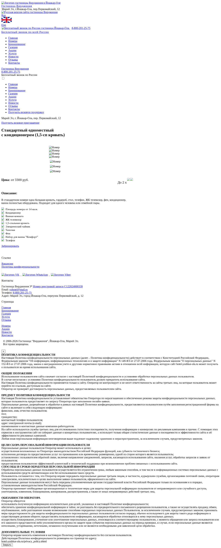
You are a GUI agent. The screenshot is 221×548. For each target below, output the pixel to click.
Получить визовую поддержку (26, 112)
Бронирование (16, 44)
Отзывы (13, 59)
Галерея (12, 47)
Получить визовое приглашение (20, 122)
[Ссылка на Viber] (61, 274)
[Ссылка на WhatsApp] (35, 274)
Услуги (12, 53)
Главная (13, 37)
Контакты (14, 62)
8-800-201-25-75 (10, 71)
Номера (12, 41)
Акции (12, 50)
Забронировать (10, 246)
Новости (13, 56)
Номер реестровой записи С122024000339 (58, 286)
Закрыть (7, 545)
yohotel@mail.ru (18, 289)
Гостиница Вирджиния (16, 5)
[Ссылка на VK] (11, 274)
